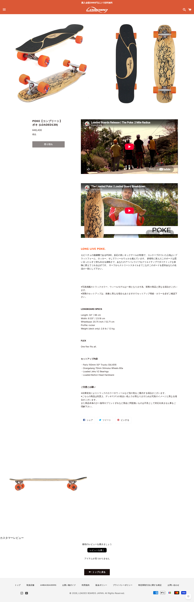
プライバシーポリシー (122, 585)
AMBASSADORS (48, 585)
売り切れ (48, 144)
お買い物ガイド (69, 585)
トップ (18, 585)
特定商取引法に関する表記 (150, 585)
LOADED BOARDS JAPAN (91, 593)
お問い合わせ (173, 585)
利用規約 (85, 585)
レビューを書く (97, 550)
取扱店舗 (30, 585)
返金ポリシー (101, 585)
